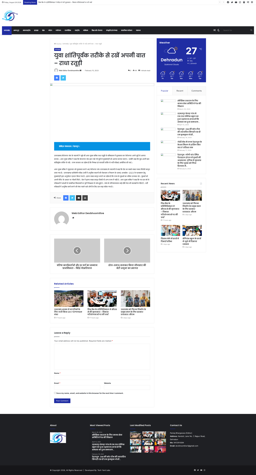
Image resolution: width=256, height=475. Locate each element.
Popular (164, 90)
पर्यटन (50, 30)
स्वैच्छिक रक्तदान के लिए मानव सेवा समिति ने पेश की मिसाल (189, 103)
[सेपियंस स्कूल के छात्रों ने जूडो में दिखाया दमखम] (192, 230)
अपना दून (16, 30)
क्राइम (36, 30)
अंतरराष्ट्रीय (26, 30)
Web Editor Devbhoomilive (69, 70)
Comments (196, 90)
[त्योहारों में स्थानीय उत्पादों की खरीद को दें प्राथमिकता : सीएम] (160, 442)
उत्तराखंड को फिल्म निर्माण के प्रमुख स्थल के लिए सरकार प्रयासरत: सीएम (61, 2)
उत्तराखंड (7, 30)
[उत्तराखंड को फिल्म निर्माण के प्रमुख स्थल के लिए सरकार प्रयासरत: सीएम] (135, 298)
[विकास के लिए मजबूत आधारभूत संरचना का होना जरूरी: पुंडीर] (135, 449)
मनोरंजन (58, 30)
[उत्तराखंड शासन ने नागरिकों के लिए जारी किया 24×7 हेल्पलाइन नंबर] (68, 298)
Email (57, 383)
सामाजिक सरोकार (126, 30)
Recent (180, 90)
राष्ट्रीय (77, 30)
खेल (43, 30)
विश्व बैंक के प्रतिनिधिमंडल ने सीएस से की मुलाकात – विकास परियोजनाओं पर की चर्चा (102, 312)
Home (58, 44)
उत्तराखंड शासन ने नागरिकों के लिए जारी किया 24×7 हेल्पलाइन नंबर (68, 312)
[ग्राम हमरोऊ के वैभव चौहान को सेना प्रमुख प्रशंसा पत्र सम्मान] (148, 449)
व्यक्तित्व (85, 30)
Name (57, 373)
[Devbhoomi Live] (10, 15)
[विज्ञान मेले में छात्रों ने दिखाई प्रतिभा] (170, 230)
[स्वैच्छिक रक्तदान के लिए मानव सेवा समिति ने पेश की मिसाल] (168, 104)
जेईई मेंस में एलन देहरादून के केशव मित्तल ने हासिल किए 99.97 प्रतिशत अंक (189, 145)
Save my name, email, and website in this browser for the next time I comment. (89, 393)
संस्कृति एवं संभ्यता (111, 30)
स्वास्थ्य (138, 30)
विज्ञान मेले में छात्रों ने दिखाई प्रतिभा (170, 240)
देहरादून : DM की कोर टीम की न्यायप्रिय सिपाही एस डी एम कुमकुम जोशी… (189, 132)
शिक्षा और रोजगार (97, 30)
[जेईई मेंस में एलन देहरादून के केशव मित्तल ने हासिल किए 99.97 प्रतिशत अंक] (168, 146)
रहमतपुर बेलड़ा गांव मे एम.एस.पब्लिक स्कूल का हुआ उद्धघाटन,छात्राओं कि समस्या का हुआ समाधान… (188, 117)
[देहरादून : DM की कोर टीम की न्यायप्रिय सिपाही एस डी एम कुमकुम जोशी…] (168, 133)
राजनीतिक (68, 30)
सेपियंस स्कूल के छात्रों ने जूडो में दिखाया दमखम (192, 241)
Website (107, 383)
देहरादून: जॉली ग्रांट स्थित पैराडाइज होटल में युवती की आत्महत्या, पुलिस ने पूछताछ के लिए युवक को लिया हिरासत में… (189, 160)
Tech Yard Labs (103, 470)
